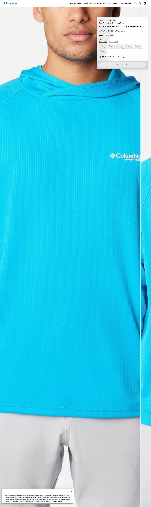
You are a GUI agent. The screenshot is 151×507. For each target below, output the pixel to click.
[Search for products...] (135, 10)
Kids (99, 11)
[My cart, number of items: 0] (144, 10)
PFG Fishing (114, 11)
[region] (75, 255)
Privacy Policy (59, 501)
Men (86, 11)
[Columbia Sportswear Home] (10, 10)
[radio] (103, 47)
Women (92, 11)
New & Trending (75, 11)
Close (70, 491)
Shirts (101, 20)
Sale (122, 11)
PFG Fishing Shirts (110, 20)
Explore (128, 11)
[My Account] (140, 10)
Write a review (120, 31)
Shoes (104, 11)
